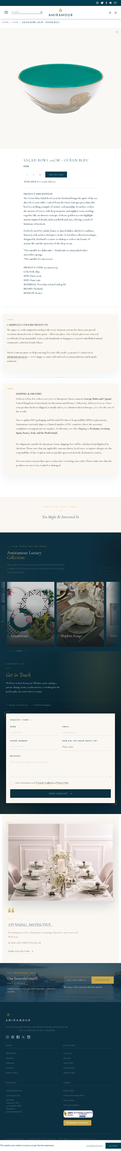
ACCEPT (113, 1146)
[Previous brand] (102, 571)
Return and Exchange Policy (73, 1095)
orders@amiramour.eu (14, 1090)
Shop (15, 22)
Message (15, 756)
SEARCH (15, 12)
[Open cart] (116, 12)
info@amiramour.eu (17, 356)
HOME (5, 22)
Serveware (9, 1068)
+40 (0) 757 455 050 (13, 1095)
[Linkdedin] (23, 1037)
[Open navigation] (6, 12)
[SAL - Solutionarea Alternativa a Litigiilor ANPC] (78, 1114)
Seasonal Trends (69, 1068)
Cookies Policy (68, 1090)
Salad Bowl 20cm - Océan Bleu (56, 160)
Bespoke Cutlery (12, 1073)
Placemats (9, 1058)
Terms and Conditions (71, 1105)
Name (13, 726)
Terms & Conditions (44, 783)
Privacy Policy (63, 783)
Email (65, 726)
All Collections (11, 1053)
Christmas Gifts (69, 1073)
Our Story (67, 1058)
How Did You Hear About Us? (80, 741)
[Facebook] (18, 1037)
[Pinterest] (12, 1037)
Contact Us (67, 1053)
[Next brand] (110, 571)
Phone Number (19, 741)
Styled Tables (68, 1063)
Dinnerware (10, 1063)
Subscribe (103, 980)
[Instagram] (7, 1037)
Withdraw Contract (77, 1123)
